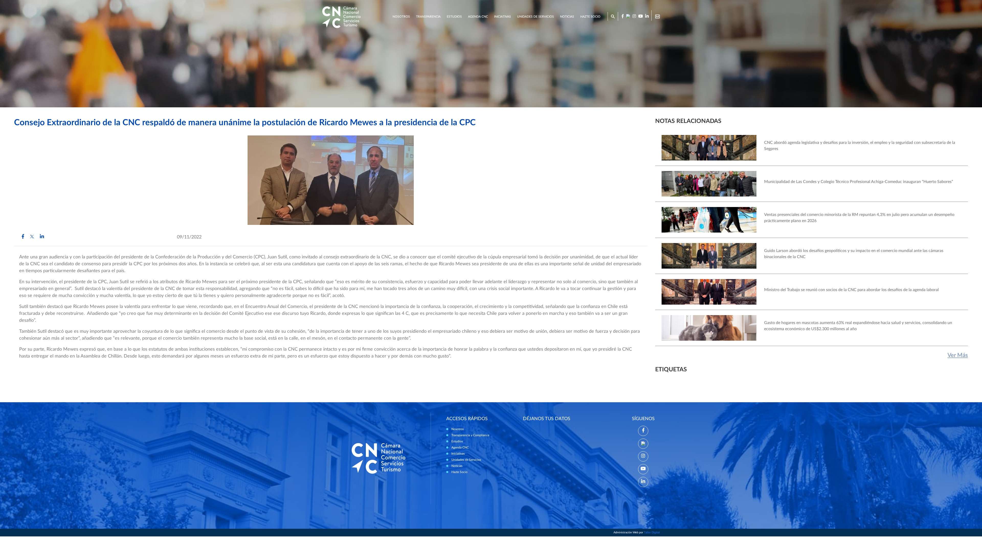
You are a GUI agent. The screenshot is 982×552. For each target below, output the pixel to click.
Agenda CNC (478, 16)
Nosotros (401, 16)
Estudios (454, 16)
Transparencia (428, 16)
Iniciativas (502, 16)
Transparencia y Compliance (470, 435)
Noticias (567, 16)
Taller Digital (652, 532)
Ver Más (957, 355)
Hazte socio (590, 16)
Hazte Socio (459, 472)
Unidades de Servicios (535, 16)
